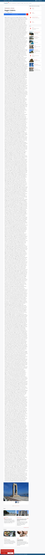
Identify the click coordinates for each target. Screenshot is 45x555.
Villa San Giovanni (36, 36)
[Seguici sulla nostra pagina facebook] (38, 0)
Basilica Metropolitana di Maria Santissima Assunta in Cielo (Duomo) (22, 520)
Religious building (19, 517)
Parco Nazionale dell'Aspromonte (36, 33)
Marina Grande (36, 42)
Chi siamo (9, 0)
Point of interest (6, 517)
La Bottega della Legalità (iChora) (37, 47)
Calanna (33, 21)
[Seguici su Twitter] (39, 0)
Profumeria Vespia (7, 539)
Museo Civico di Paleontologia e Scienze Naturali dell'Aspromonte (37, 69)
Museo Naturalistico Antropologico (36, 38)
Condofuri (35, 45)
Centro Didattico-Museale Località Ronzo (35, 29)
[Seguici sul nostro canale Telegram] (35, 0)
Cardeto (33, 8)
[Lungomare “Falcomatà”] (10, 513)
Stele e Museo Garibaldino (37, 65)
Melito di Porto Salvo (36, 64)
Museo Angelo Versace (37, 60)
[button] (6, 0)
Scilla (34, 41)
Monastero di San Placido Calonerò (35, 56)
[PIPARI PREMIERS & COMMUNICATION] (22, 534)
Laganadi (33, 12)
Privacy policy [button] (11, 551)
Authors (12, 0)
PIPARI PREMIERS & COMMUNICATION (20, 540)
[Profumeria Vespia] (10, 534)
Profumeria (5, 538)
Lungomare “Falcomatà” (8, 519)
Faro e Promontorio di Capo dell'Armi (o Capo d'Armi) (37, 51)
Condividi (15, 14)
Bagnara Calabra (35, 59)
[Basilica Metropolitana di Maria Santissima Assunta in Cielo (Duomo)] (22, 513)
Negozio (18, 538)
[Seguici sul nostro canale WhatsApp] (37, 0)
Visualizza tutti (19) (26, 527)
